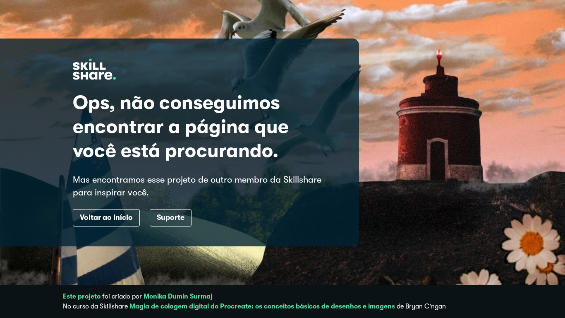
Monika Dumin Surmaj (178, 296)
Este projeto (82, 296)
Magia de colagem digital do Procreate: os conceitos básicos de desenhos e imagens (262, 306)
